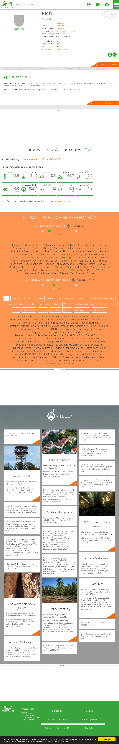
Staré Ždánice (91, 267)
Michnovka (99, 254)
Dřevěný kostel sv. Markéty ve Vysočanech (84, 357)
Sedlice (34, 267)
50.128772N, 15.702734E (65, 31)
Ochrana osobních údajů (57, 728)
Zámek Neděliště (22, 354)
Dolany (47, 248)
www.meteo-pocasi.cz (62, 201)
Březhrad (26, 245)
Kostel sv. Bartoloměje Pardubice (31, 329)
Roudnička (14, 267)
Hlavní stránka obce (110, 64)
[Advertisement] (59, 128)
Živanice (80, 273)
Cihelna (17, 248)
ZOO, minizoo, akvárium (21, 298)
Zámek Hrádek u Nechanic (85, 322)
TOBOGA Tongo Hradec (92, 316)
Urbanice (64, 270)
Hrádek (101, 248)
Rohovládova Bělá (65, 263)
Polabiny (63, 260)
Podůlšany (25, 260)
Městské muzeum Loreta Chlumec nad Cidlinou (36, 357)
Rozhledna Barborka (74, 360)
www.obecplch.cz (63, 49)
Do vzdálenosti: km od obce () (47, 280)
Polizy (73, 260)
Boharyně (15, 245)
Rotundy (102, 304)
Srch (52, 267)
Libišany (88, 254)
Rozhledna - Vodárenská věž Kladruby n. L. (85, 351)
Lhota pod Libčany (62, 254)
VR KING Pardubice (60, 329)
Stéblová (105, 267)
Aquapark (39, 298)
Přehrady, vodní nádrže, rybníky (101, 298)
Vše (6, 298)
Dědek (26, 248)
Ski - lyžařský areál (66, 298)
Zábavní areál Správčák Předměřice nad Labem (36, 351)
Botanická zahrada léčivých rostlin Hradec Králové (73, 338)
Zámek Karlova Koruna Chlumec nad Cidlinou (38, 360)
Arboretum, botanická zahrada (15, 304)
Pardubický (60, 23)
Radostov (49, 263)
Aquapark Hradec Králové (92, 341)
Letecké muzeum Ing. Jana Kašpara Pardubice (39, 335)
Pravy (93, 260)
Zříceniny (67, 304)
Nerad (25, 257)
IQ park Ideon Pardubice (45, 332)
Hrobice (45, 251)
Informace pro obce (57, 719)
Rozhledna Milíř (41, 319)
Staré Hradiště (74, 267)
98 (58, 44)
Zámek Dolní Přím (74, 335)
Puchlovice (16, 263)
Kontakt (89, 728)
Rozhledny (36, 304)
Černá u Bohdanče (98, 245)
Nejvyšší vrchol (29, 310)
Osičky (103, 257)
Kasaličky (91, 251)
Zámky (57, 304)
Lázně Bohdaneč (42, 254)
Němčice (15, 257)
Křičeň (28, 254)
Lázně (16, 310)
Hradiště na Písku (20, 251)
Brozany (37, 245)
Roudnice (102, 263)
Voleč (100, 270)
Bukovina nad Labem (54, 245)
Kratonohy (17, 254)
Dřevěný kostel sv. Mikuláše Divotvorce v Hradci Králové (79, 319)
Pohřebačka (50, 260)
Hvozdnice (68, 251)
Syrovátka (21, 270)
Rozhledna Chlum (96, 347)
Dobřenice (36, 248)
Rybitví (25, 267)
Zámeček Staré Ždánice (25, 316)
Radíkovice (36, 263)
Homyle (91, 248)
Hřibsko (35, 251)
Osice (95, 257)
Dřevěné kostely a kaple (85, 304)
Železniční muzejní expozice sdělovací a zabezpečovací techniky (49, 344)
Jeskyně (113, 304)
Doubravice (59, 248)
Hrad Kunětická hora (20, 319)
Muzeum (67, 310)
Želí (72, 273)
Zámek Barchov (94, 335)
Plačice (14, 260)
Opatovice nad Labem (79, 257)
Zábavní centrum (82, 310)
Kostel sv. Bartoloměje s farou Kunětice (29, 325)
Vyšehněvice (30, 273)
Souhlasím (106, 739)
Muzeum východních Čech (25, 341)
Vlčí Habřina (77, 270)
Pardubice (60, 28)
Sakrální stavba (99, 310)
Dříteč (70, 248)
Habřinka (80, 248)
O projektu (56, 710)
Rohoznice (81, 263)
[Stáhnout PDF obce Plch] (110, 54)
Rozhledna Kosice (93, 344)
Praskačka (83, 260)
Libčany (78, 254)
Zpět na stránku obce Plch (107, 103)
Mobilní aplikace (89, 719)
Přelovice (102, 260)
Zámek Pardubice (99, 325)
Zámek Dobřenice (49, 316)
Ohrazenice (60, 257)
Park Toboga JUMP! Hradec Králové (59, 341)
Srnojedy (60, 267)
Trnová (54, 270)
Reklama (89, 710)
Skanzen (81, 298)
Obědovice (46, 257)
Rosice (91, 263)
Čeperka (82, 245)
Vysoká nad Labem (48, 273)
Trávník (45, 270)
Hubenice (56, 251)
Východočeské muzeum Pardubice (70, 325)
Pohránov (37, 260)
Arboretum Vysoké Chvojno (59, 363)
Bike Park (43, 310)
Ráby (26, 263)
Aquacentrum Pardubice (72, 332)
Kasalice (80, 251)
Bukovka (71, 245)
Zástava (64, 273)
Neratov (35, 257)
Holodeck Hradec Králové (32, 338)
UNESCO (51, 298)
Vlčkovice (90, 270)
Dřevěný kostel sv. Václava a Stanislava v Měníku (60, 347)
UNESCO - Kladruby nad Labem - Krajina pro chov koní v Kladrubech (68, 354)
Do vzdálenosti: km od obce (50, 226)
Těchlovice (33, 270)
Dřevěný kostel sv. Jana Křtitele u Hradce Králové (44, 322)
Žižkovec (90, 273)
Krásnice (102, 251)
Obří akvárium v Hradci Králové (88, 329)
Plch (47, 13)
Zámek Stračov (95, 360)
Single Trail (55, 310)
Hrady (47, 304)
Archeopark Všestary (22, 347)
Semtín (44, 267)
